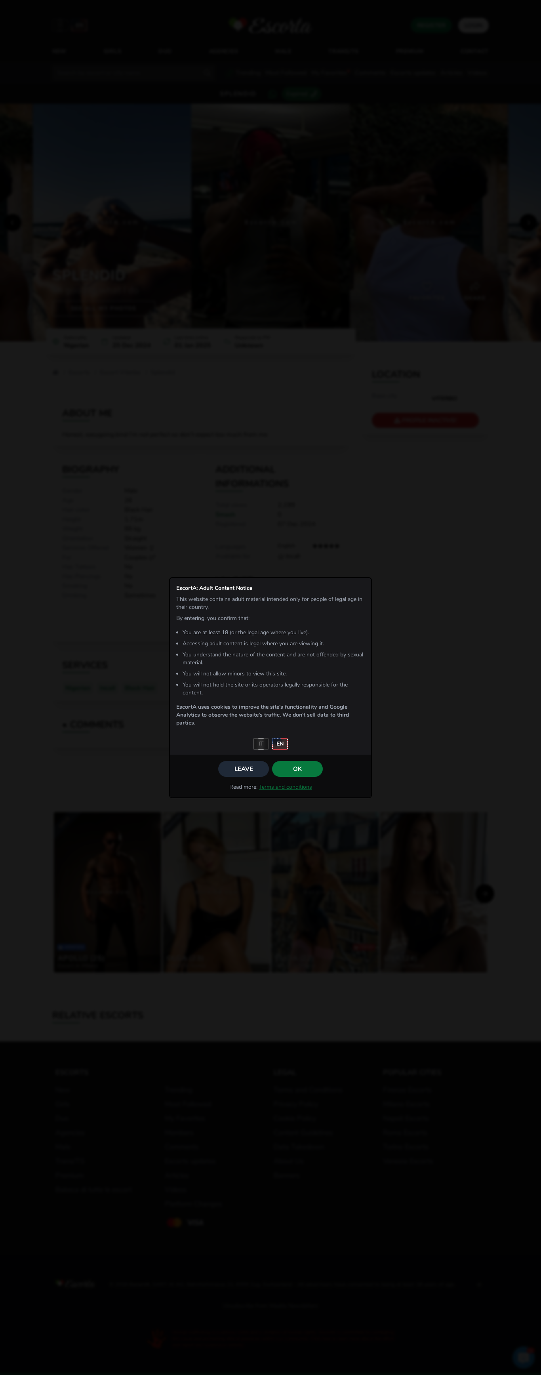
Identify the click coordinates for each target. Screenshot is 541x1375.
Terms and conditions (285, 787)
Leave (243, 769)
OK (297, 769)
